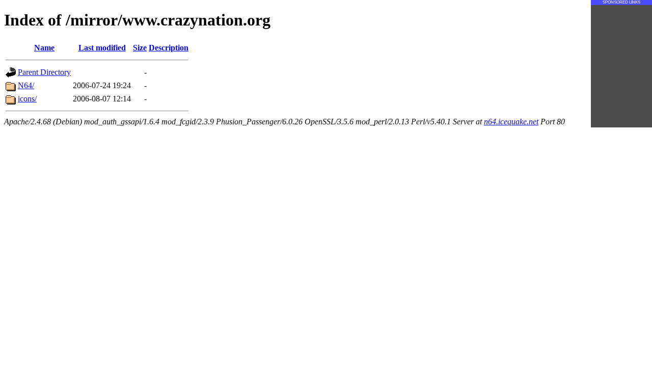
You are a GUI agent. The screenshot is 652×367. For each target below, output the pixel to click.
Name (44, 47)
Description (168, 47)
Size (140, 47)
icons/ (27, 98)
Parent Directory (44, 72)
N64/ (26, 85)
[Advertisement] (621, 66)
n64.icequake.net (511, 121)
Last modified (102, 47)
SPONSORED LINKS (621, 2)
